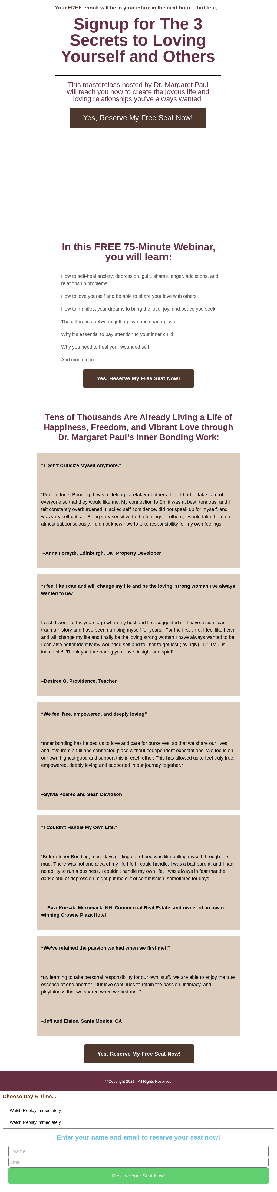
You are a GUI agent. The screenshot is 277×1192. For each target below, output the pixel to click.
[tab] (138, 1111)
